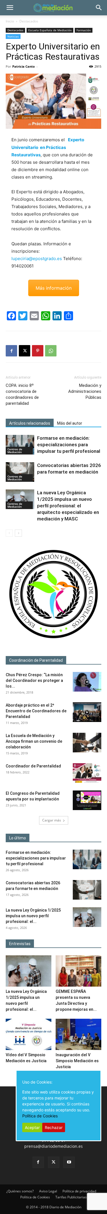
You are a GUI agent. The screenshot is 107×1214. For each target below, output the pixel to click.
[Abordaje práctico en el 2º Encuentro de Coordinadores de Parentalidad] (87, 712)
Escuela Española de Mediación (50, 30)
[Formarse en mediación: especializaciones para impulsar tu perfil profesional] (20, 445)
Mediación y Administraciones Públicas (84, 391)
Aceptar (32, 1127)
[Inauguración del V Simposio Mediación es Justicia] (78, 1034)
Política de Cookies (35, 1197)
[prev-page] (9, 533)
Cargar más (51, 820)
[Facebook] (11, 350)
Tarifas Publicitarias (71, 1197)
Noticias (13, 36)
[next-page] (18, 533)
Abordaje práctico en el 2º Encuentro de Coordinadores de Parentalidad (36, 711)
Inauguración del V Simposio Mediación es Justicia (77, 1061)
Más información (54, 288)
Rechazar (53, 1127)
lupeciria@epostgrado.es (36, 258)
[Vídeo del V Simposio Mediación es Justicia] (28, 1034)
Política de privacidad (79, 1191)
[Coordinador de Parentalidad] (87, 773)
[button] (10, 7)
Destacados (28, 21)
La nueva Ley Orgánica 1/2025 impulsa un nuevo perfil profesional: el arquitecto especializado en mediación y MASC (68, 506)
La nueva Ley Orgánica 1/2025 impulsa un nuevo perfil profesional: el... (33, 916)
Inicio (10, 21)
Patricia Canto (23, 66)
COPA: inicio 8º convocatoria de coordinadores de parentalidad (22, 394)
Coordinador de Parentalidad (33, 766)
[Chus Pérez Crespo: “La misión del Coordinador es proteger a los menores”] (87, 682)
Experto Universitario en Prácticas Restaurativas (47, 147)
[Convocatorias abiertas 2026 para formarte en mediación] (20, 472)
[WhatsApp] (50, 350)
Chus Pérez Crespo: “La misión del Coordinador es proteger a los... (34, 680)
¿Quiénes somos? (20, 1191)
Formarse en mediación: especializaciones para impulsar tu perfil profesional (68, 444)
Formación (83, 30)
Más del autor (69, 423)
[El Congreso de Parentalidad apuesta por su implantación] (87, 800)
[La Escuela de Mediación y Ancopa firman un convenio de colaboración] (87, 742)
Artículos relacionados (29, 423)
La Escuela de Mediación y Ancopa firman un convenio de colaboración (34, 741)
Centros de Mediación (14, 450)
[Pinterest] (37, 350)
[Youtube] (69, 1162)
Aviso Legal (48, 1191)
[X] (24, 350)
